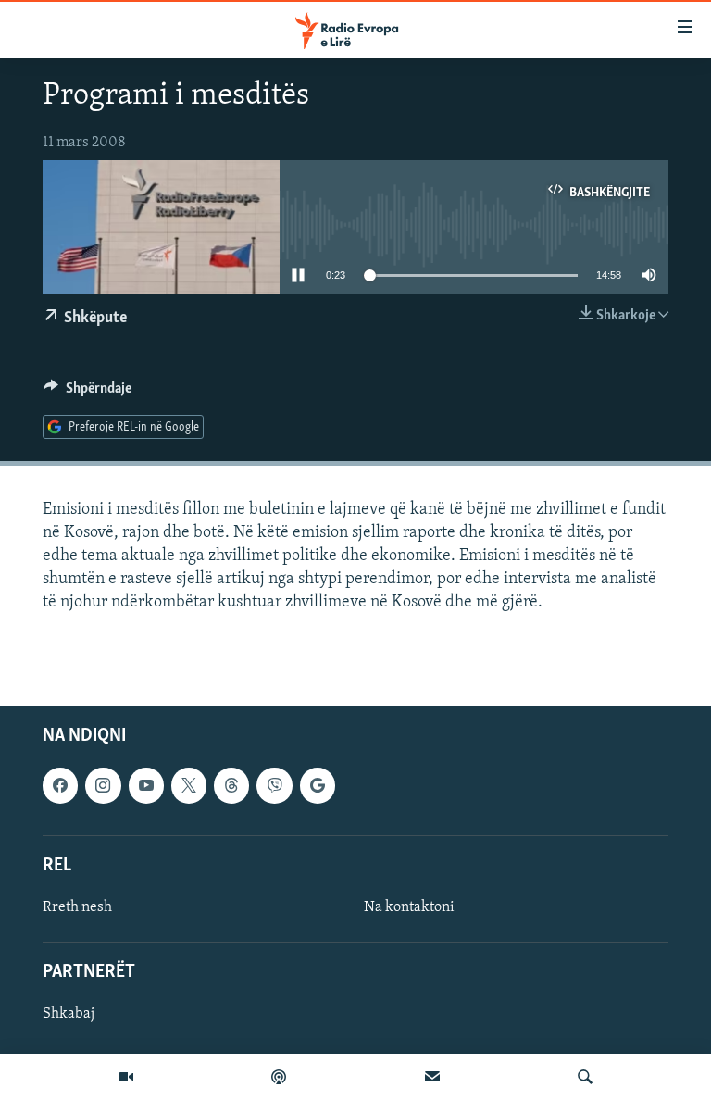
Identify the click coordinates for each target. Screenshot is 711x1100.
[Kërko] (585, 1077)
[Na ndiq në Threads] (231, 785)
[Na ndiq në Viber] (274, 785)
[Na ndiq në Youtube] (146, 785)
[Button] (87, 392)
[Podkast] (278, 1077)
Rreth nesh (77, 907)
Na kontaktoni (409, 907)
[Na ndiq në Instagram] (102, 785)
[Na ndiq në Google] (317, 785)
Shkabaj (68, 1013)
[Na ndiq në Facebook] (60, 785)
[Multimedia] (126, 1077)
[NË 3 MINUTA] (432, 1077)
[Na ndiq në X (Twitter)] (188, 785)
